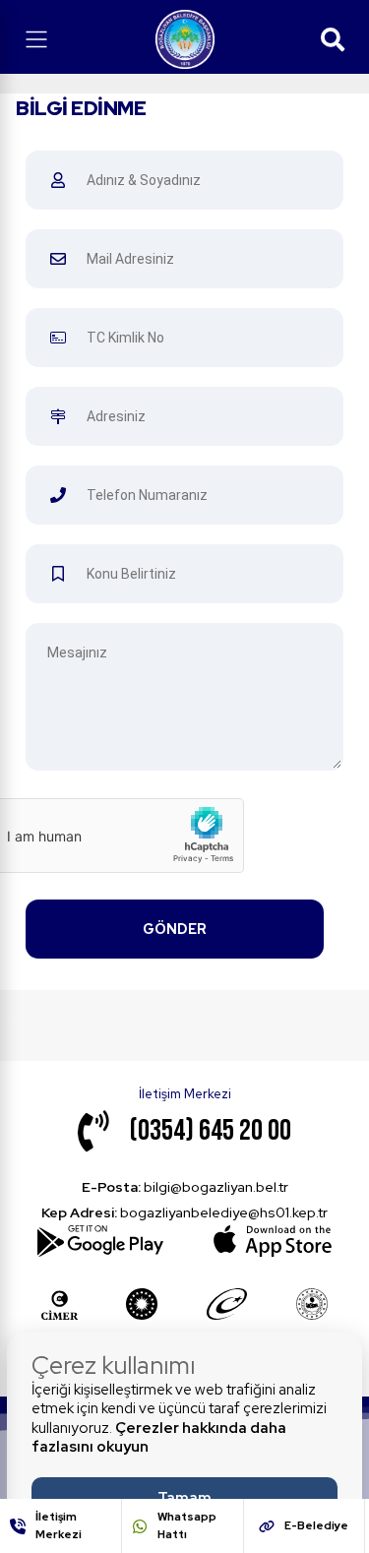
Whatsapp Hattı (186, 1525)
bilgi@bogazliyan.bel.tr (185, 1187)
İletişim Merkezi (58, 1525)
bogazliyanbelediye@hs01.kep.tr (184, 1212)
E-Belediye (316, 1525)
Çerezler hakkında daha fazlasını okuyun (158, 1438)
